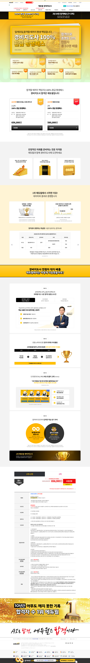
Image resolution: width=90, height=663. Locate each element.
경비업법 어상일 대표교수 (64, 300)
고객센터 (47, 638)
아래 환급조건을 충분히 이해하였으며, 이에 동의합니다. (62, 489)
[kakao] (72, 643)
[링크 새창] (9, 4)
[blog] (70, 643)
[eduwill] (11, 2)
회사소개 (14, 638)
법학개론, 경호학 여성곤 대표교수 (26, 300)
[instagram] (68, 643)
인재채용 (18, 638)
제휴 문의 (50, 638)
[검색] (80, 2)
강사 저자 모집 (22, 638)
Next (78, 245)
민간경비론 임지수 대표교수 (45, 300)
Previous (12, 245)
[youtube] (66, 643)
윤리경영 (26, 638)
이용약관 (30, 638)
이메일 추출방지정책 (42, 638)
